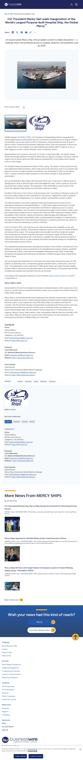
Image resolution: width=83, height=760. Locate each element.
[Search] (72, 4)
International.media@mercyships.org (22, 372)
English (8, 422)
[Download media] (24, 107)
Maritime (43, 381)
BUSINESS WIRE (24, 137)
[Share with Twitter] (17, 32)
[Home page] (13, 4)
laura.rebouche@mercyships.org (21, 355)
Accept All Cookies (36, 756)
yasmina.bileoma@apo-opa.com (21, 338)
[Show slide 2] (40, 123)
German (16, 422)
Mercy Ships (50, 144)
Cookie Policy (32, 751)
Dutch (32, 422)
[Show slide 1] (15, 123)
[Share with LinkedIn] (12, 32)
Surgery (20, 381)
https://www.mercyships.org (22, 358)
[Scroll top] (75, 637)
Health (36, 381)
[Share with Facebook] (21, 32)
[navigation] (76, 4)
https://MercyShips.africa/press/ (23, 375)
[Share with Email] (26, 32)
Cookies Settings (20, 756)
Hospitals (28, 381)
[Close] (80, 749)
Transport (52, 381)
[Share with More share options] (35, 32)
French (24, 422)
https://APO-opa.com (19, 341)
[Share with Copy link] (30, 32)
